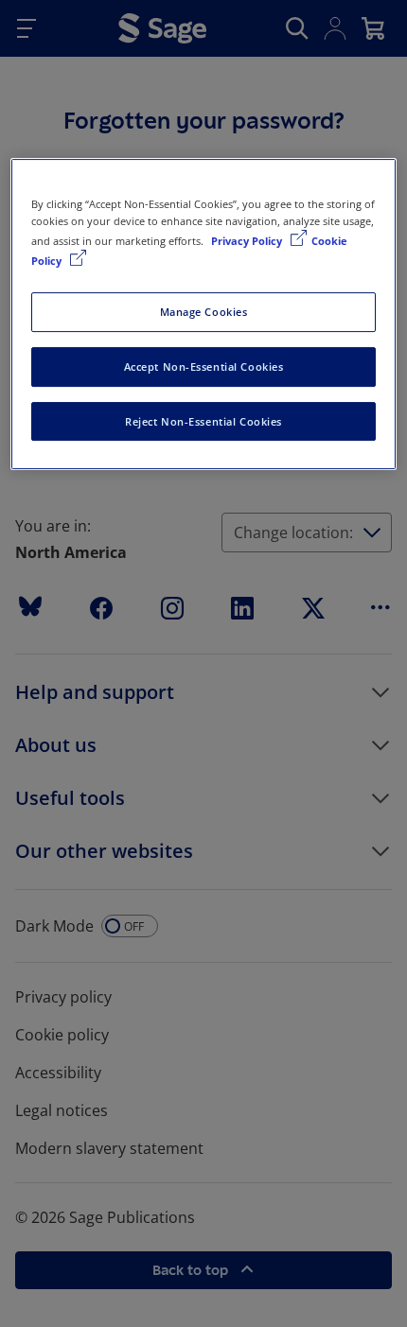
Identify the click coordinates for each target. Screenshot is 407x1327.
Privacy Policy (248, 241)
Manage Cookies (204, 312)
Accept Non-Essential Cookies (204, 366)
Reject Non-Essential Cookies (203, 421)
